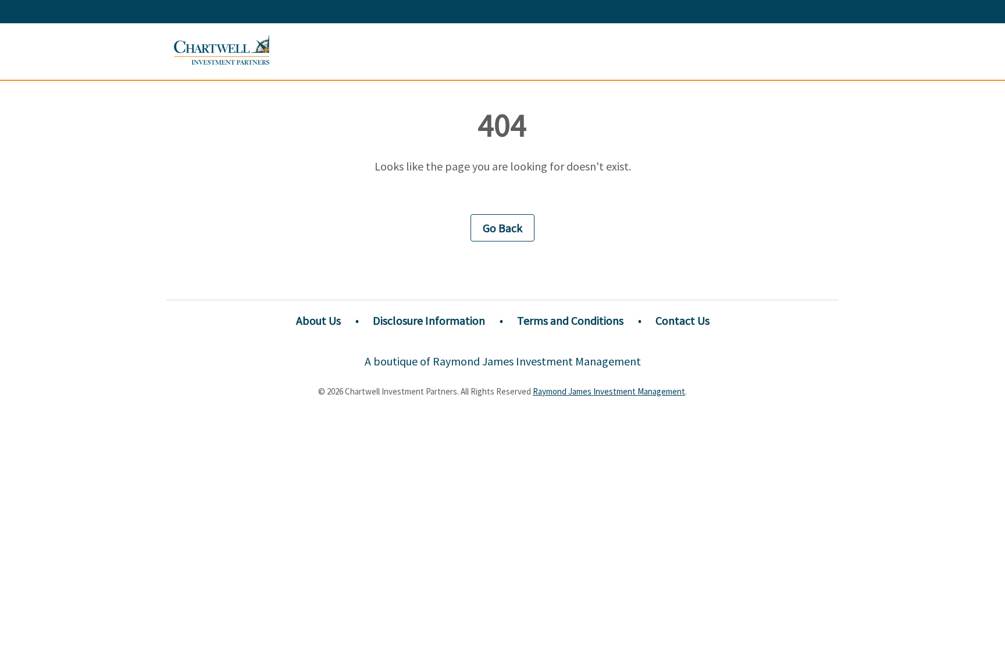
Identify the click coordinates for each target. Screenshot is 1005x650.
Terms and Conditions (570, 320)
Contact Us (682, 320)
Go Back (502, 228)
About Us (318, 320)
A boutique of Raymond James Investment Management (503, 361)
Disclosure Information (429, 320)
